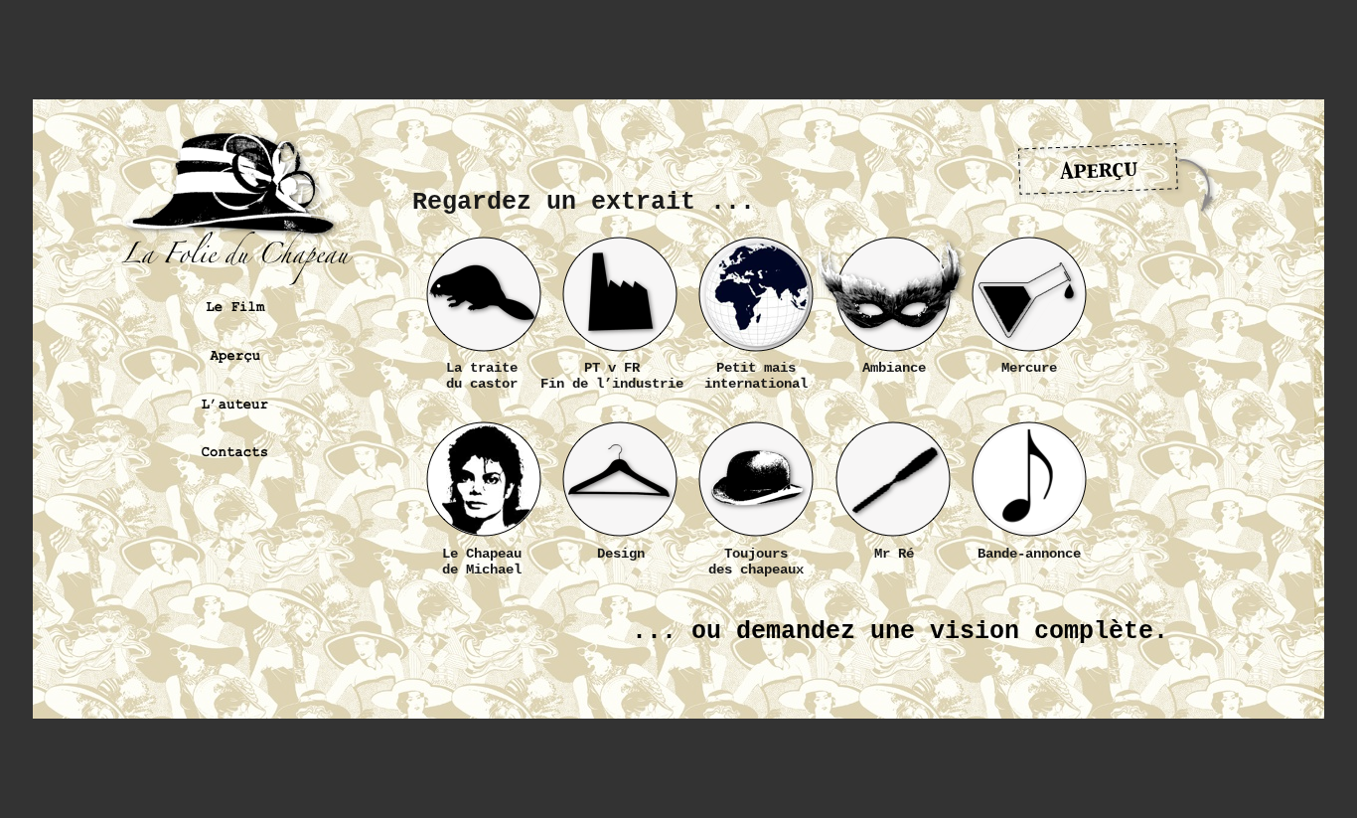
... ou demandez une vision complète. (900, 631)
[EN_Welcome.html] (678, 704)
